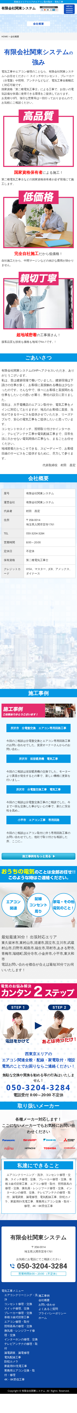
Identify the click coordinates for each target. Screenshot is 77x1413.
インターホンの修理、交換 (21, 1339)
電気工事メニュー (12, 1291)
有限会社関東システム (33, 1390)
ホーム (42, 1318)
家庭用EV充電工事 (15, 1366)
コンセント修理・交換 (18, 1304)
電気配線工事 (12, 1357)
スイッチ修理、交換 (16, 1308)
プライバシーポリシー (52, 1313)
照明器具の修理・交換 (18, 1326)
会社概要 (44, 1300)
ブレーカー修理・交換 (18, 1313)
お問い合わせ (46, 1304)
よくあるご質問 (48, 1309)
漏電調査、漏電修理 (16, 1353)
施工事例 (44, 1295)
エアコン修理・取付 (16, 1321)
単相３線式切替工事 (16, 1317)
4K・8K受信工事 (14, 1379)
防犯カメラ (11, 1361)
